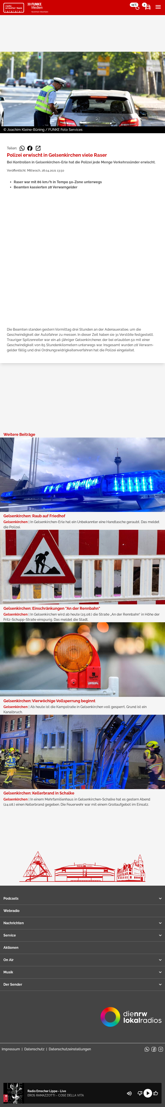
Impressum (11, 1049)
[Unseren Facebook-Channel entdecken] (153, 1049)
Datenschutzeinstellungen (70, 1049)
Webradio (11, 911)
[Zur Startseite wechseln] (13, 8)
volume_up (129, 1093)
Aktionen (10, 948)
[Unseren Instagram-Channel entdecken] (160, 1049)
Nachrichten (13, 923)
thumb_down (140, 1093)
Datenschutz (34, 1049)
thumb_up (155, 1093)
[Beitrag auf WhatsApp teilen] (22, 148)
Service (9, 935)
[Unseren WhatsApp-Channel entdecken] (147, 1049)
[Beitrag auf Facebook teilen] (29, 148)
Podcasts (10, 898)
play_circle (148, 1093)
